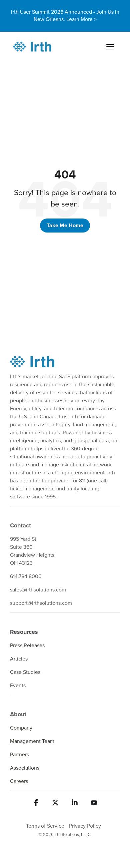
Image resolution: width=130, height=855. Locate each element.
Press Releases (27, 645)
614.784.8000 (26, 576)
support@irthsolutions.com (41, 603)
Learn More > (81, 19)
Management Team (32, 741)
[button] (36, 806)
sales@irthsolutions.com (38, 589)
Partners (19, 754)
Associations (24, 768)
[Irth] (32, 47)
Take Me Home (65, 225)
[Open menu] (110, 46)
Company (21, 728)
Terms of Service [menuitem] (45, 826)
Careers (19, 781)
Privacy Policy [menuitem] (85, 826)
